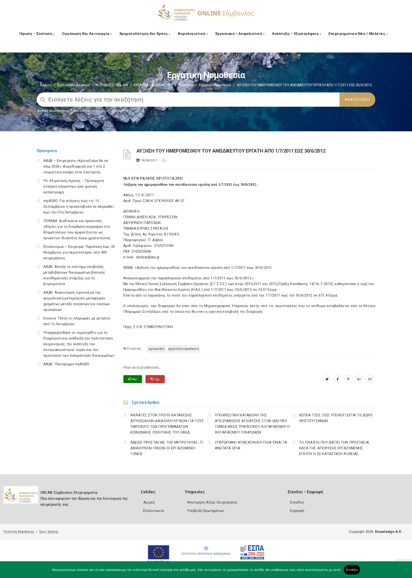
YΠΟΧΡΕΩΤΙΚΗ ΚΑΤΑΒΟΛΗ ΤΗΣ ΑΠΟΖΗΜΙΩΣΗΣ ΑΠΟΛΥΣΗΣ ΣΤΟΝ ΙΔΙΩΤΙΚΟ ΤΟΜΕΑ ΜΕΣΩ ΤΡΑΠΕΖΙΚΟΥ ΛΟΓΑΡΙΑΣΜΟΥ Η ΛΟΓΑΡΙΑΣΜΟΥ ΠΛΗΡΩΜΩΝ (252, 424)
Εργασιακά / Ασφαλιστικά (239, 34)
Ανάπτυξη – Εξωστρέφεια (296, 34)
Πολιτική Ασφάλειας (19, 531)
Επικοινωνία (153, 511)
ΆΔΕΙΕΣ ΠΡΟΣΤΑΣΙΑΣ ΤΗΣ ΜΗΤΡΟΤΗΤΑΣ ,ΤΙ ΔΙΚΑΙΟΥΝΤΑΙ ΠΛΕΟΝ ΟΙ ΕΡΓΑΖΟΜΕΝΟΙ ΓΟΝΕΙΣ (166, 448)
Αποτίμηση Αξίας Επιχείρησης (212, 502)
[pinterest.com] (348, 379)
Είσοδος (297, 502)
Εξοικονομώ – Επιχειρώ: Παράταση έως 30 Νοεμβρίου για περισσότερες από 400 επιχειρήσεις (79, 252)
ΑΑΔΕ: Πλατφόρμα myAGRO (66, 364)
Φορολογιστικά (192, 34)
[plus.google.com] (359, 379)
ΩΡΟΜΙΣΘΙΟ (156, 348)
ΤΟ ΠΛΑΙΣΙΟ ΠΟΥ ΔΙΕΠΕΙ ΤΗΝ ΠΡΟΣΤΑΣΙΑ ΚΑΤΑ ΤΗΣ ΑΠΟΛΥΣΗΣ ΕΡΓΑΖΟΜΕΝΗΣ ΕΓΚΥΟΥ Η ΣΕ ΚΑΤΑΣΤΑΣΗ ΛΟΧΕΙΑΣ (334, 448)
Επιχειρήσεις (121, 110)
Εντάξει (352, 570)
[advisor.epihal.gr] (370, 379)
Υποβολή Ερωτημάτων (205, 511)
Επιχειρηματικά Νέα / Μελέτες (357, 34)
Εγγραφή (297, 511)
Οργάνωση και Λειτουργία (86, 34)
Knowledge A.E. (388, 532)
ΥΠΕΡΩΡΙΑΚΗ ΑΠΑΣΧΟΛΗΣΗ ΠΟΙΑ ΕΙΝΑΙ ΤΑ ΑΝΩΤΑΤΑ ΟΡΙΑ (251, 445)
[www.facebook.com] (337, 379)
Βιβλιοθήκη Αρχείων (73, 85)
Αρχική (45, 85)
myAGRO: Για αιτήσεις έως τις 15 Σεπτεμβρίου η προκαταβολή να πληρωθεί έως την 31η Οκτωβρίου (78, 206)
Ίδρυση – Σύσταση (36, 34)
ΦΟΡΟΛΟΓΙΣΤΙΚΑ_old (112, 85)
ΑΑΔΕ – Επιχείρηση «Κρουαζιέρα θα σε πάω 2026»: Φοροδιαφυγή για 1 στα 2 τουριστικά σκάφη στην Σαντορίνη (75, 166)
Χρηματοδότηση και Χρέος (144, 34)
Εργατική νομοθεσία (215, 85)
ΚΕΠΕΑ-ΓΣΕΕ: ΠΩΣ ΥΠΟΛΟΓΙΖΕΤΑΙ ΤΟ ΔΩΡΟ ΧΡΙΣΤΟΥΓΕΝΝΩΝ (336, 418)
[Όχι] (406, 572)
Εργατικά (186, 85)
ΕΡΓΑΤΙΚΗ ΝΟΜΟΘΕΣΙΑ (183, 348)
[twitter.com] (327, 379)
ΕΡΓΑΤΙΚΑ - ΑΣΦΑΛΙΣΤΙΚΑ (153, 85)
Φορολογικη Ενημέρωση (91, 110)
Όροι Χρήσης (48, 531)
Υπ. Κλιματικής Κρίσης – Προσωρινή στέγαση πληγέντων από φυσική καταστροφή (73, 186)
